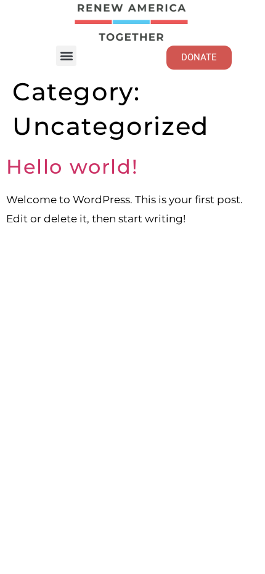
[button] (66, 56)
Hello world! (72, 167)
